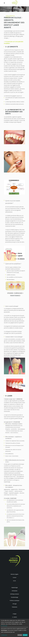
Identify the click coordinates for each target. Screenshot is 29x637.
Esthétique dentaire (14, 594)
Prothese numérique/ (14, 600)
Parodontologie (14, 597)
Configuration (4, 635)
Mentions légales (14, 574)
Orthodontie (14, 590)
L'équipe (14, 613)
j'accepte (25, 635)
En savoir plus (4, 625)
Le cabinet (14, 617)
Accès (14, 580)
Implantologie (14, 587)
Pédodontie (14, 607)
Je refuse (20, 635)
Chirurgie (15, 603)
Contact (14, 577)
